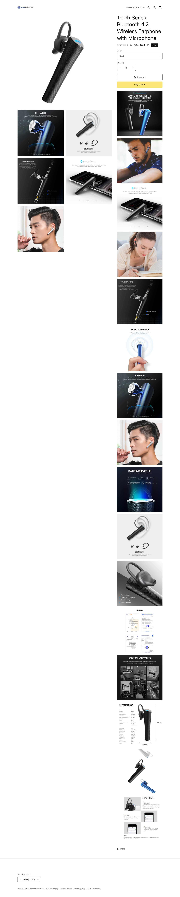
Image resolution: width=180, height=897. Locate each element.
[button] (148, 8)
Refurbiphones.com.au (33, 889)
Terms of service (94, 889)
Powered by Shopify (50, 889)
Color (119, 51)
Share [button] (122, 849)
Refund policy (66, 889)
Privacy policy (79, 889)
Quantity (120, 62)
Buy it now (139, 84)
